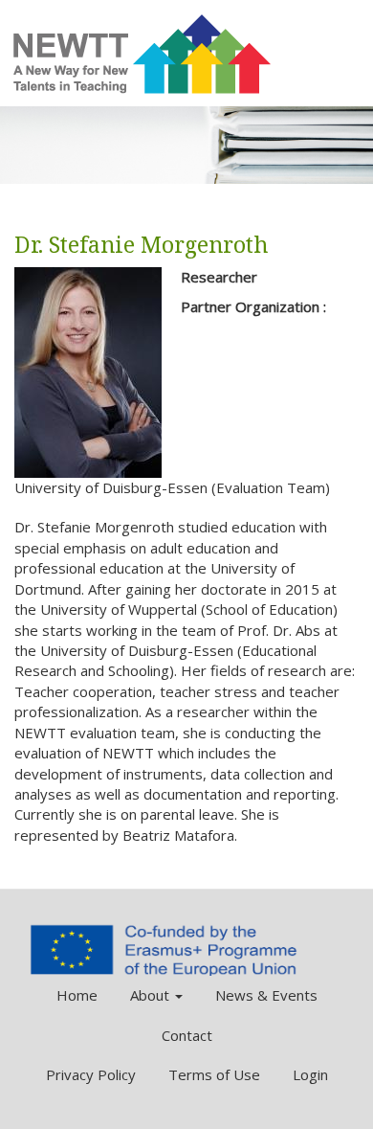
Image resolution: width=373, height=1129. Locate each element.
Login (310, 1074)
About (151, 995)
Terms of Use (214, 1074)
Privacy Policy (91, 1074)
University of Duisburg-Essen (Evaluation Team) (172, 487)
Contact (187, 1035)
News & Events (266, 995)
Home (77, 995)
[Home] (143, 54)
